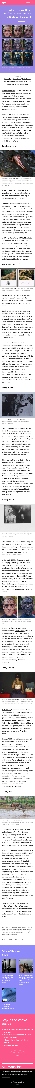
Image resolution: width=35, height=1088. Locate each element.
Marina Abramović (11, 81)
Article (25, 84)
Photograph (4, 533)
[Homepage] (4, 3)
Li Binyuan (18, 84)
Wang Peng (23, 81)
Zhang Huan (17, 79)
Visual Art (7, 79)
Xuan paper (19, 436)
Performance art (8, 91)
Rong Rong (12, 535)
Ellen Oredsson (21, 21)
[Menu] (32, 3)
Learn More (6, 1077)
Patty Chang (26, 79)
